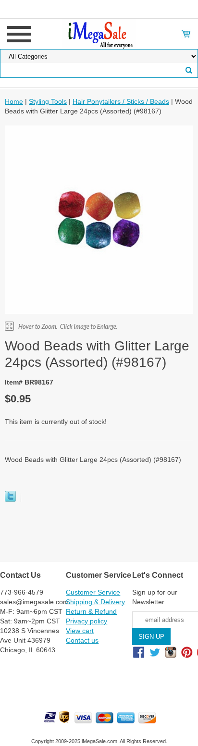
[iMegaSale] (99, 33)
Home (14, 101)
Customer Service (93, 592)
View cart (80, 630)
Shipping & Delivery (95, 602)
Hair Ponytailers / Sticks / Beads (121, 101)
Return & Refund (91, 611)
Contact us (82, 640)
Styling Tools (48, 101)
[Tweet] (10, 499)
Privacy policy (86, 621)
